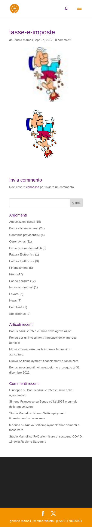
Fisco (12, 274)
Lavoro (14, 294)
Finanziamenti (18, 267)
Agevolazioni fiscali (22, 221)
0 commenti (63, 40)
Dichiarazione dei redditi (25, 248)
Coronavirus (17, 241)
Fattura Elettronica (21, 254)
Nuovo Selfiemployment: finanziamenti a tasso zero (44, 360)
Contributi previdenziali (24, 235)
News (13, 300)
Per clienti (15, 307)
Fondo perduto (19, 281)
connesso (32, 187)
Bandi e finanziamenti (23, 228)
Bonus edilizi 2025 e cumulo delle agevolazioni (40, 331)
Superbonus (17, 313)
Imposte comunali (21, 287)
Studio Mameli (23, 40)
